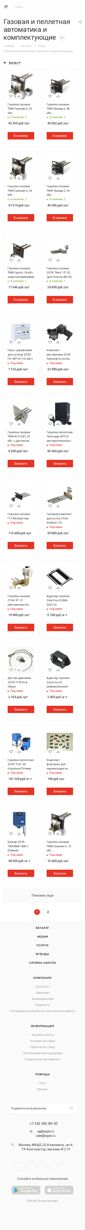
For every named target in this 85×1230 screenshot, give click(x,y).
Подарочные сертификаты (43, 1059)
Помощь (42, 1074)
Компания (42, 977)
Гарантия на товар (42, 1047)
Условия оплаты (42, 1034)
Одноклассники (53, 1166)
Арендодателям (42, 998)
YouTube (42, 1166)
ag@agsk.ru (45, 1131)
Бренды (42, 954)
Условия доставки (42, 1041)
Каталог (42, 927)
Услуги (42, 945)
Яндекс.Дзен (65, 1166)
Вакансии (42, 992)
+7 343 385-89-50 (44, 1123)
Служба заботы (42, 962)
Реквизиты (42, 1005)
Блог (42, 1083)
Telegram (31, 1166)
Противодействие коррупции (42, 1053)
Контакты (42, 986)
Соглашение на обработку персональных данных (42, 1011)
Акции (42, 936)
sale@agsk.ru (45, 1136)
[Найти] (75, 7)
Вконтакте (20, 1166)
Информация (42, 1026)
